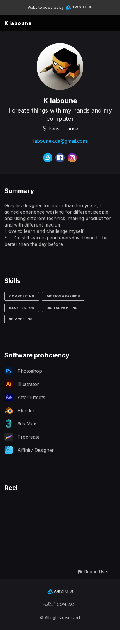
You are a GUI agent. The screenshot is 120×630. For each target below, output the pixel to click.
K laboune (18, 23)
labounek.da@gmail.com (60, 141)
